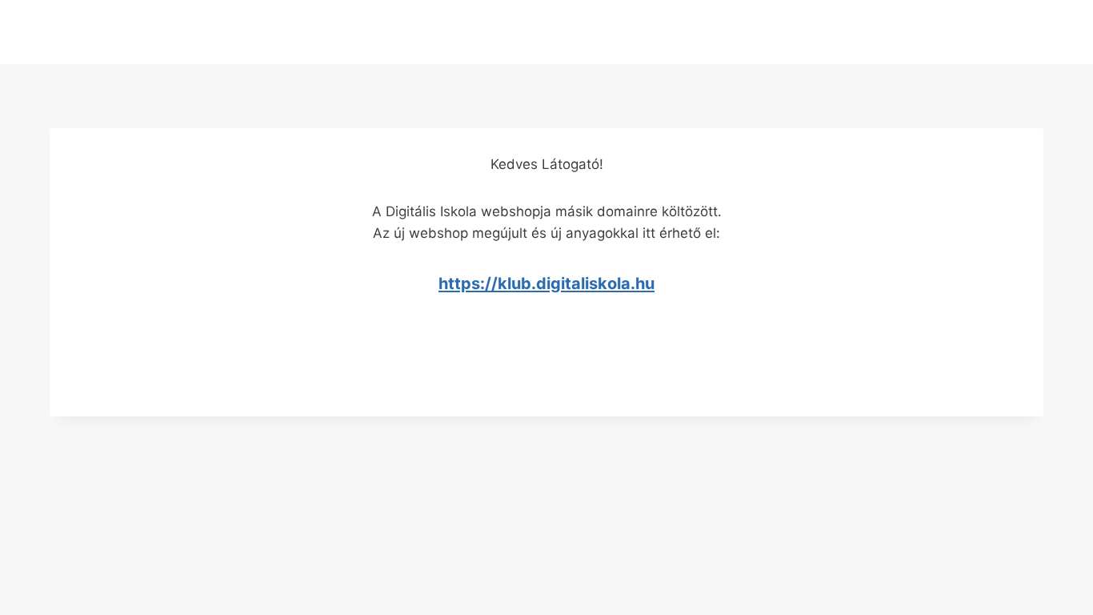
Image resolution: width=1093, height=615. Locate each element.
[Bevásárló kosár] (546, 31)
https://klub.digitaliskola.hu (546, 283)
